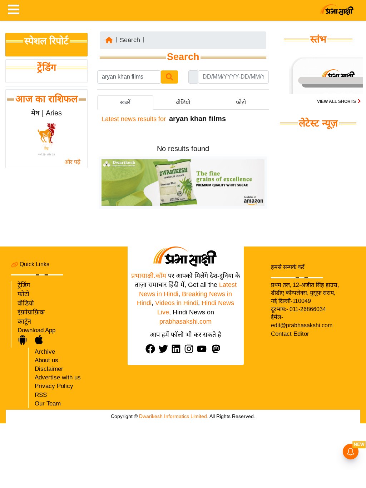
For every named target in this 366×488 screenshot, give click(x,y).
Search (130, 40)
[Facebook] (151, 349)
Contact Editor (290, 333)
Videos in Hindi (176, 303)
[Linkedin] (177, 349)
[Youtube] (203, 349)
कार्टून (24, 321)
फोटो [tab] (241, 102)
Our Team (48, 403)
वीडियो (26, 303)
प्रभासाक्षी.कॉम (148, 275)
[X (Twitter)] (164, 349)
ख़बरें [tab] (125, 102)
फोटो (23, 294)
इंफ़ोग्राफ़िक (31, 312)
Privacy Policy (54, 386)
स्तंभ (318, 39)
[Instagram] (190, 349)
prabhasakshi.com (185, 321)
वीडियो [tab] (183, 102)
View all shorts (337, 101)
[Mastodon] (217, 349)
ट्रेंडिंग (46, 67)
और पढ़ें (72, 162)
